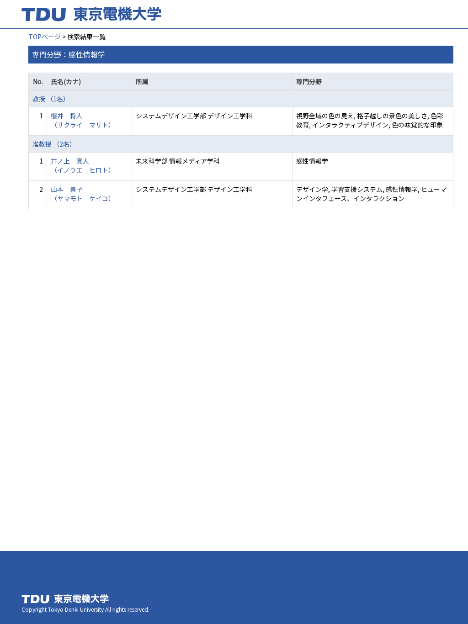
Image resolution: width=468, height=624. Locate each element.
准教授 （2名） (54, 143)
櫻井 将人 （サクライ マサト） (83, 120)
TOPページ (44, 36)
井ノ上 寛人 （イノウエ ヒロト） (83, 165)
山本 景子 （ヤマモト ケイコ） (83, 194)
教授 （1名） (50, 98)
